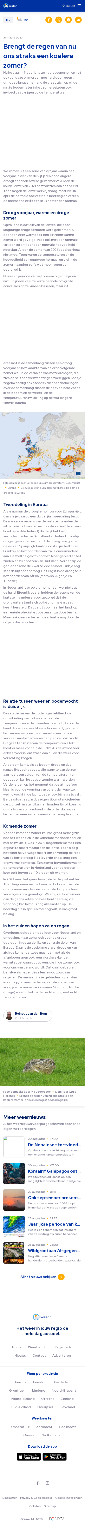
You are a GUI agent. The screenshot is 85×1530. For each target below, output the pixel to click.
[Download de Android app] (54, 1457)
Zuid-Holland (20, 1407)
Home (16, 1347)
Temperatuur (19, 1427)
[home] (11, 6)
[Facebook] (37, 1483)
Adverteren (61, 1355)
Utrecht (47, 1399)
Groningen (17, 1390)
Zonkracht (44, 1427)
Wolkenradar (52, 1435)
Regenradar (63, 1347)
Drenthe (20, 1382)
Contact (39, 1355)
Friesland (40, 1382)
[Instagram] (47, 1483)
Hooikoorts (67, 1427)
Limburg (38, 1390)
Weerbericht (38, 1347)
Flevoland (67, 1407)
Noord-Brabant (64, 1390)
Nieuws (20, 1355)
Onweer (29, 1435)
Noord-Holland (23, 1399)
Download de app (42, 1446)
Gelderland (63, 1382)
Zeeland (67, 1399)
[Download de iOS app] (29, 1457)
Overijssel (45, 1407)
